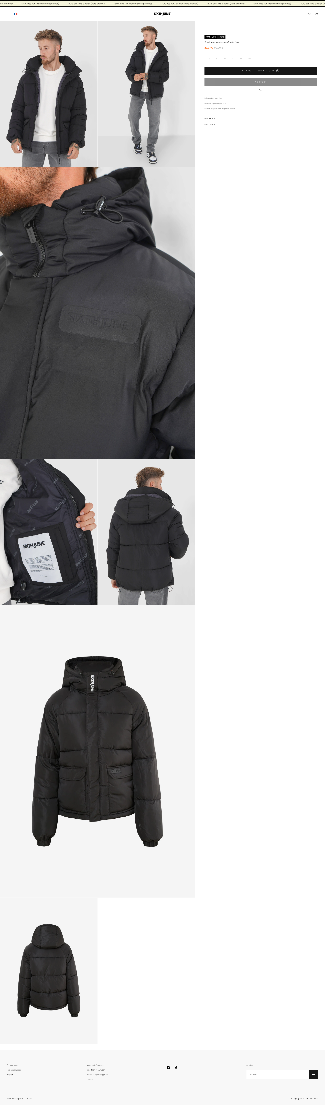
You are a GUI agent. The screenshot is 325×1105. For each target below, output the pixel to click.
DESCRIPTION (209, 118)
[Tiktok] (176, 1067)
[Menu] (8, 14)
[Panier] (316, 14)
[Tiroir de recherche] (309, 14)
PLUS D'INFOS (209, 124)
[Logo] (162, 14)
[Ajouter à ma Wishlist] (260, 89)
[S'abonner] (313, 1074)
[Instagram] (168, 1067)
